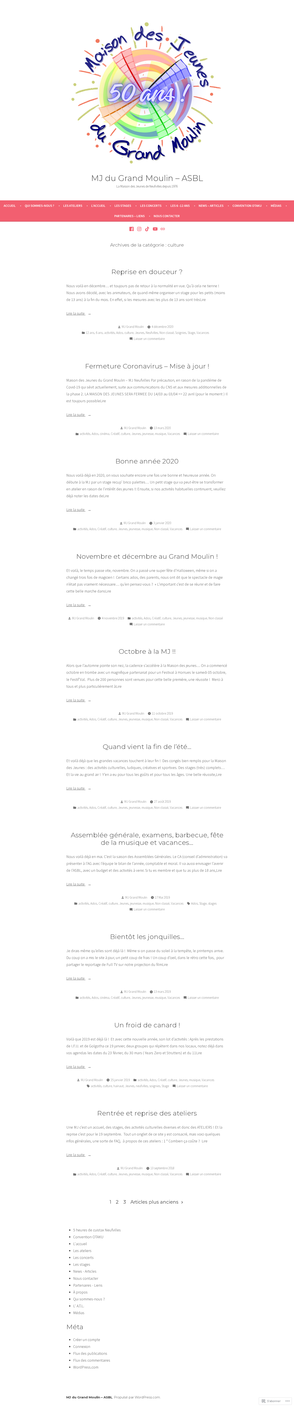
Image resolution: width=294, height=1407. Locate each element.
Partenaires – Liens (129, 216)
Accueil (10, 206)
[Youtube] (155, 228)
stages (212, 903)
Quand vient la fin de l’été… (147, 747)
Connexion (81, 1346)
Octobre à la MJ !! (147, 651)
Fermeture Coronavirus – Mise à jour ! (147, 366)
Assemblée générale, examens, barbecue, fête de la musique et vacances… (147, 839)
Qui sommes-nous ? (39, 206)
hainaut (118, 1086)
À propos (80, 1292)
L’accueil (98, 206)
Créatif (115, 434)
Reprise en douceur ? (147, 272)
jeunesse (147, 434)
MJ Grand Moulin (133, 327)
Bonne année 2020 (147, 461)
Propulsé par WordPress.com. (137, 1397)
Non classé (166, 333)
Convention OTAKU (247, 206)
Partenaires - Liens (87, 1285)
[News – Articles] (162, 228)
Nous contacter (167, 216)
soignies (154, 1086)
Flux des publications (90, 1353)
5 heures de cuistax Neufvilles (97, 1229)
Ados (119, 333)
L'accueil (80, 1243)
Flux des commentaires (91, 1360)
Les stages (123, 206)
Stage (191, 333)
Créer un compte (86, 1339)
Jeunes (139, 333)
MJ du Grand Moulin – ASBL (147, 178)
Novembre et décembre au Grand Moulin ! (147, 556)
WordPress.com (85, 1367)
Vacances (203, 333)
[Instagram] (139, 228)
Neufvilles (152, 333)
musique (160, 434)
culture (128, 333)
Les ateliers (72, 206)
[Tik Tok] (147, 228)
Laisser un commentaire (149, 339)
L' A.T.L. (78, 1305)
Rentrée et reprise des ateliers (147, 1113)
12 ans (90, 333)
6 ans (99, 333)
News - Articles (84, 1271)
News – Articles (211, 206)
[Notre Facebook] (132, 228)
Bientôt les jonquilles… (147, 937)
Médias (276, 206)
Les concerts (150, 206)
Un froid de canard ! (147, 1025)
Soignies (180, 333)
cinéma (104, 434)
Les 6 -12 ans (180, 206)
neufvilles (142, 1086)
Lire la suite (75, 314)
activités (109, 333)
